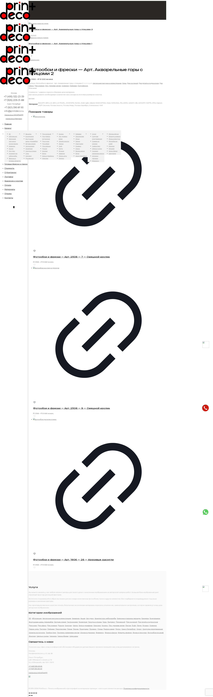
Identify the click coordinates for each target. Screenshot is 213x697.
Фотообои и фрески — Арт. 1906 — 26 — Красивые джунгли (73, 559)
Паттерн (43, 629)
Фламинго (100, 633)
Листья (128, 626)
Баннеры (145, 618)
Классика (97, 626)
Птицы (100, 629)
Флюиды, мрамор (125, 633)
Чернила (53, 636)
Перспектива (60, 629)
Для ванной (120, 622)
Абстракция (37, 618)
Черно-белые (63, 636)
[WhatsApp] (205, 515)
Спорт (139, 629)
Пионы (76, 629)
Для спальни (39, 86)
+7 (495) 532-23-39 (35, 666)
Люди (139, 626)
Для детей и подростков (149, 83)
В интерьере (155, 618)
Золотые (68, 626)
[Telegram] (205, 591)
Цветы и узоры (43, 636)
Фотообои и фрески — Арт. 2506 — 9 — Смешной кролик (71, 408)
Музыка (145, 626)
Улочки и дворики (87, 633)
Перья (69, 629)
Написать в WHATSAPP (14, 115)
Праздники (83, 629)
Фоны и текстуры (140, 633)
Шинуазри (73, 636)
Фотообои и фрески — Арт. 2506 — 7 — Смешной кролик (71, 257)
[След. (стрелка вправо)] (32, 695)
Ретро (118, 629)
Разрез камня (109, 629)
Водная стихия (60, 622)
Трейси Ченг (51, 633)
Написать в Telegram (14, 119)
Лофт (134, 626)
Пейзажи (73, 86)
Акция (82, 618)
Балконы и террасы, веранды (129, 618)
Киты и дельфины (86, 626)
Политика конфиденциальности (136, 688)
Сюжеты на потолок (37, 633)
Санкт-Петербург (128, 629)
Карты (75, 626)
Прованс (93, 629)
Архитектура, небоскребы (105, 618)
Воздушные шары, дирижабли (41, 622)
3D (30, 618)
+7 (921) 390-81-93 (35, 669)
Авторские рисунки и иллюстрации (107, 83)
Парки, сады (34, 629)
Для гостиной (132, 83)
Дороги (61, 626)
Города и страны (95, 622)
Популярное (83, 86)
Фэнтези (32, 636)
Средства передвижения (153, 629)
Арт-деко (90, 618)
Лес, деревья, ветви (53, 86)
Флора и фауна (111, 633)
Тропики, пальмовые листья (68, 633)
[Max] (205, 347)
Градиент (111, 622)
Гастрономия (72, 622)
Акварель (76, 618)
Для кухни (33, 626)
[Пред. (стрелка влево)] (29, 695)
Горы (124, 83)
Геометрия (83, 622)
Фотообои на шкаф (156, 633)
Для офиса (42, 626)
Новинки (65, 86)
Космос (105, 626)
